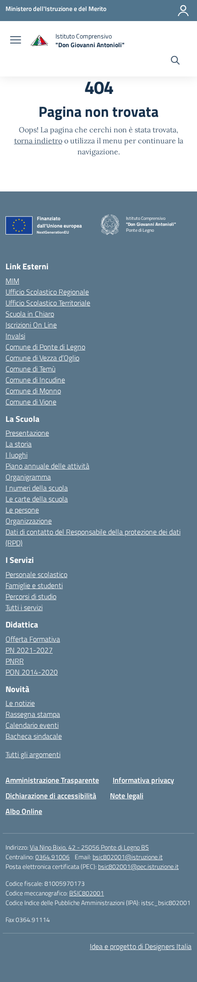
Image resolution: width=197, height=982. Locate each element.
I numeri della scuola (36, 487)
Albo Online (23, 811)
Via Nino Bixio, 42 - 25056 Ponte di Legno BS (89, 847)
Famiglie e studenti (34, 585)
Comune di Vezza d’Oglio (42, 357)
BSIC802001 (86, 893)
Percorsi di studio (30, 596)
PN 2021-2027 (29, 649)
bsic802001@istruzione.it (128, 857)
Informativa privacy (143, 780)
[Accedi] (183, 10)
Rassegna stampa (32, 714)
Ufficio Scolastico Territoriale (47, 302)
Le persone (22, 509)
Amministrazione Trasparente (52, 780)
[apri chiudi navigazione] (15, 40)
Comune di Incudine (35, 379)
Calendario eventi (32, 725)
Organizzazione (28, 520)
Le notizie (20, 703)
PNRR (14, 660)
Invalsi (15, 335)
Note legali (126, 795)
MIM (12, 280)
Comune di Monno (33, 390)
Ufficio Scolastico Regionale (47, 291)
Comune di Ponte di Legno (45, 346)
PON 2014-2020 (31, 671)
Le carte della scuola (36, 498)
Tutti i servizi (24, 607)
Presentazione (27, 432)
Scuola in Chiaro (29, 313)
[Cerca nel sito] (175, 61)
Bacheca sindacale (33, 736)
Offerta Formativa (32, 638)
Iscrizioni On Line (31, 324)
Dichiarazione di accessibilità (50, 795)
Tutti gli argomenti (32, 754)
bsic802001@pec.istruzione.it (138, 866)
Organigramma (28, 476)
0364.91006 (52, 857)
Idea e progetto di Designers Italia (141, 946)
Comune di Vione (30, 401)
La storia (18, 443)
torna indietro (38, 140)
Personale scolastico (36, 574)
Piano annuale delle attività (47, 465)
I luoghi (16, 454)
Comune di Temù (30, 368)
